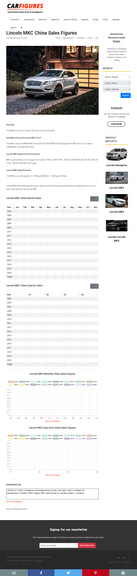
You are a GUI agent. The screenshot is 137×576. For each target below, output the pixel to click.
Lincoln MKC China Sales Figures (41, 33)
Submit (125, 95)
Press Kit (38, 560)
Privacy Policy (26, 560)
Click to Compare (52, 421)
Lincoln (89, 38)
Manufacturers (68, 38)
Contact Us (114, 562)
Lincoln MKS (116, 211)
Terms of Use (12, 560)
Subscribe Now (87, 545)
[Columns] (96, 198)
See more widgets (14, 501)
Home (58, 38)
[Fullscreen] (92, 198)
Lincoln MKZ (116, 187)
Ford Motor (80, 38)
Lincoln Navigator (116, 165)
